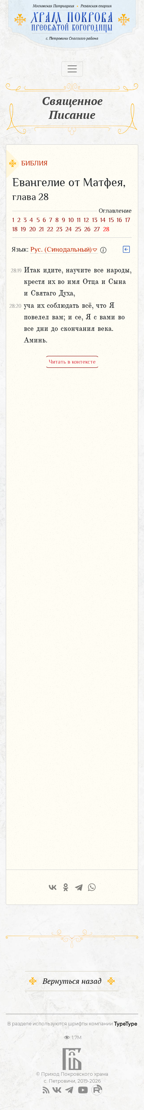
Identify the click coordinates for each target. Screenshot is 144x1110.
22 (50, 229)
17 (127, 220)
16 (119, 220)
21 (41, 229)
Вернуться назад (72, 981)
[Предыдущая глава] (126, 248)
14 (103, 220)
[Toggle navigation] (72, 69)
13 (94, 220)
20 (32, 229)
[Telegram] (78, 887)
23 (59, 229)
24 (68, 229)
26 (87, 229)
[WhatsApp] (92, 887)
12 (86, 220)
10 (71, 220)
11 (79, 220)
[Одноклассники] (65, 887)
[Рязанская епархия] (105, 6)
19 (23, 229)
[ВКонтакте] (52, 887)
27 (97, 229)
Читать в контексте (72, 362)
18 (15, 229)
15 (111, 220)
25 (78, 229)
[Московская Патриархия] (41, 6)
